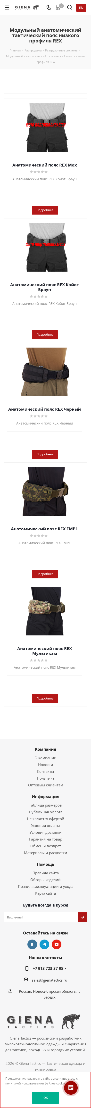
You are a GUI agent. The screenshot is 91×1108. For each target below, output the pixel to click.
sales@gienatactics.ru (49, 980)
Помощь (45, 864)
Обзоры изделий (45, 879)
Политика (45, 778)
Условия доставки (46, 832)
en (81, 7)
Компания (45, 749)
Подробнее (44, 210)
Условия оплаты (45, 825)
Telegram (44, 944)
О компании (45, 757)
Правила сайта (46, 872)
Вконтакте (32, 944)
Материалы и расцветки (45, 852)
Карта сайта (45, 893)
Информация (45, 796)
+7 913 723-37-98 (48, 968)
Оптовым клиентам (45, 785)
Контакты (45, 771)
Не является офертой (45, 818)
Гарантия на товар (45, 839)
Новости (45, 764)
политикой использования (24, 1083)
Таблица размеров (45, 805)
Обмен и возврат (45, 845)
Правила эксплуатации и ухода (45, 886)
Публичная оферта (45, 811)
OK (45, 1097)
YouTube (56, 944)
